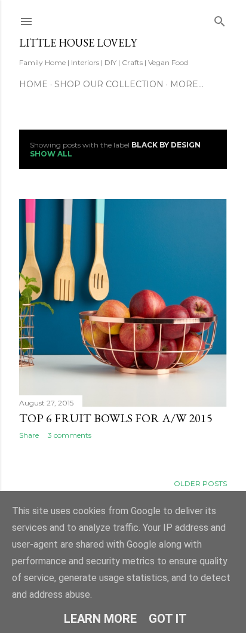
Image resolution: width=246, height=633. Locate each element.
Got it (168, 619)
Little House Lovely (78, 43)
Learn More (100, 619)
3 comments (69, 435)
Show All (51, 153)
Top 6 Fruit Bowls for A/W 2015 (116, 418)
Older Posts (200, 483)
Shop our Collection (109, 84)
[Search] (220, 18)
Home (33, 84)
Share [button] (29, 435)
